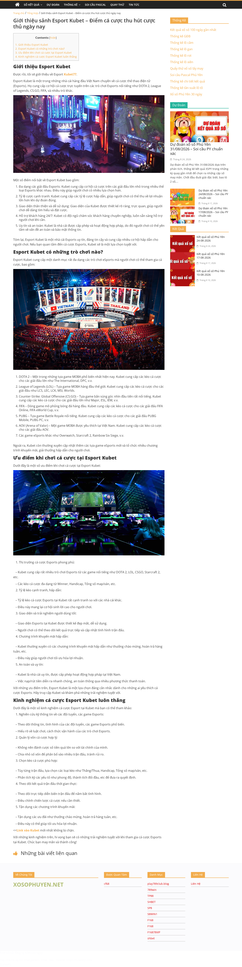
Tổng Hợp (32, 13)
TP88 (150, 896)
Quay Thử (117, 4)
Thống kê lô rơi (180, 55)
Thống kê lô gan (181, 49)
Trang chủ (18, 13)
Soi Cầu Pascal (95, 4)
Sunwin (5, 964)
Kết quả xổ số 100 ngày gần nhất (193, 30)
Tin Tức (134, 4)
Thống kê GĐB (180, 36)
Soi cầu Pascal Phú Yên (186, 75)
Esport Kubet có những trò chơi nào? (40, 48)
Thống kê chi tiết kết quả (187, 81)
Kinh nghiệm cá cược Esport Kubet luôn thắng (46, 56)
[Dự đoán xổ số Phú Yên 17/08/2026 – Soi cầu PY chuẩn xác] (183, 209)
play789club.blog (158, 883)
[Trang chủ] (17, 5)
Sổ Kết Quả (31, 4)
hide (53, 37)
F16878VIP (153, 932)
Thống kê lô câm (181, 43)
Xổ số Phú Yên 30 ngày (186, 94)
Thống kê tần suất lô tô (186, 88)
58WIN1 (152, 914)
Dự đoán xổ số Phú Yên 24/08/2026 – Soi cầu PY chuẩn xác (213, 194)
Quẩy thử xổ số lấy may (186, 68)
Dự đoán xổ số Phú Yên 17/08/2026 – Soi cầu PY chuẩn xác (213, 211)
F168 (150, 920)
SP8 (149, 908)
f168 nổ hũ (7, 952)
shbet (151, 938)
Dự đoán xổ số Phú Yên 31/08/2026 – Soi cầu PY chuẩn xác (196, 149)
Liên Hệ (195, 883)
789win (152, 890)
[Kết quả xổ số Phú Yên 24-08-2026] (183, 237)
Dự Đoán (53, 4)
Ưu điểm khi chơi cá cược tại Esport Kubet (43, 52)
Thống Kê (71, 4)
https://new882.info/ (79, 960)
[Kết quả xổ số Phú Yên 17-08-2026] (183, 254)
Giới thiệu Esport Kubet (31, 44)
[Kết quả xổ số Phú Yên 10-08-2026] (183, 271)
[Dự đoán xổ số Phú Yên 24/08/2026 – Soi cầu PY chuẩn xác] (183, 191)
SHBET (151, 902)
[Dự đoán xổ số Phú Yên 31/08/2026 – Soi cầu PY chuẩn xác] (199, 113)
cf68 (106, 883)
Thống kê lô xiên (181, 62)
